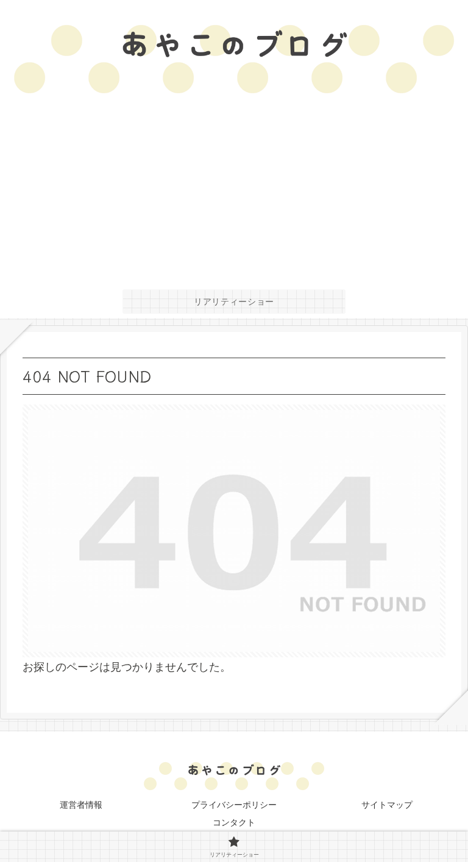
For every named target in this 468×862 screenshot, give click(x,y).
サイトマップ (387, 805)
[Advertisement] (234, 193)
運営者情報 (81, 805)
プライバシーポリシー (234, 805)
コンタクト (234, 822)
